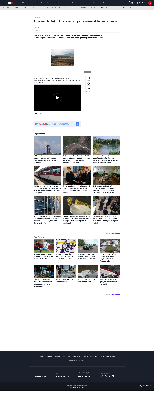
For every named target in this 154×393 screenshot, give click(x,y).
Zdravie (94, 3)
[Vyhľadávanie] (150, 3)
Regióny (58, 3)
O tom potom (40, 7)
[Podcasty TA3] (131, 3)
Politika (22, 3)
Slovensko (31, 3)
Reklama (57, 356)
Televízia (42, 356)
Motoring (111, 7)
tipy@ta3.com (40, 376)
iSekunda (125, 7)
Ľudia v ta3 (93, 356)
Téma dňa (54, 7)
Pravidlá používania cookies (77, 360)
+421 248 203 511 (63, 376)
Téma (48, 7)
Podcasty (118, 7)
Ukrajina (67, 7)
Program (49, 356)
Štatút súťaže (67, 356)
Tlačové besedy (75, 3)
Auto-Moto (86, 3)
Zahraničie (40, 3)
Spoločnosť (103, 3)
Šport (65, 3)
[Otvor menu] (3, 3)
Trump (61, 7)
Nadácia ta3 (133, 7)
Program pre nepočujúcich (107, 356)
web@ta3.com (84, 376)
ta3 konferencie (94, 7)
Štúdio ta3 (104, 7)
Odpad (40, 113)
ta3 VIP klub (84, 7)
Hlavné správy (75, 7)
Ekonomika (49, 3)
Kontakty (85, 356)
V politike (32, 7)
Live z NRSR (14, 7)
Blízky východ (24, 7)
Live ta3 (6, 7)
